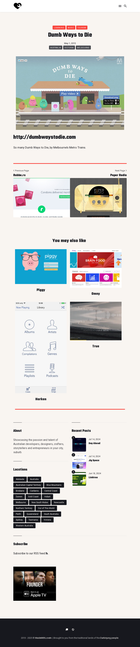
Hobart (47, 496)
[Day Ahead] (79, 445)
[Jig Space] (79, 462)
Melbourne (83, 48)
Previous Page (22, 170)
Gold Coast (33, 496)
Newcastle (59, 502)
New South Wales (40, 502)
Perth (18, 514)
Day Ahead (94, 443)
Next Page (120, 170)
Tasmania (33, 520)
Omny (96, 293)
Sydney (19, 520)
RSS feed (40, 553)
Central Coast (50, 491)
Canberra (34, 491)
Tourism (82, 28)
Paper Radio (118, 175)
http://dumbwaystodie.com (44, 137)
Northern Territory (24, 508)
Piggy (41, 290)
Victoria (69, 48)
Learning (59, 28)
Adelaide (20, 479)
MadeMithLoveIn (43, 638)
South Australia (51, 514)
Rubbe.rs (19, 175)
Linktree (93, 478)
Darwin (19, 496)
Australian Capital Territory (28, 485)
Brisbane (20, 491)
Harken (40, 399)
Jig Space (94, 461)
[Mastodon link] (73, 629)
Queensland (32, 514)
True (95, 346)
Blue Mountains (54, 485)
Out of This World (46, 508)
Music (71, 28)
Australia (55, 48)
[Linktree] (79, 479)
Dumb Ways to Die (36, 147)
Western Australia (24, 525)
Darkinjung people (109, 638)
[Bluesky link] (66, 629)
